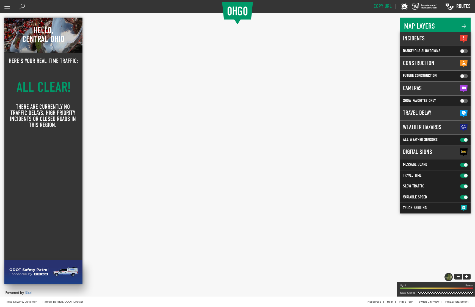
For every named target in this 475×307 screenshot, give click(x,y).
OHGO (237, 13)
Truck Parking (415, 208)
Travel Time (412, 175)
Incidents (414, 39)
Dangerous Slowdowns (421, 51)
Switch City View (429, 301)
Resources (374, 301)
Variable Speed (415, 197)
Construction (418, 63)
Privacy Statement (456, 301)
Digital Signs (417, 152)
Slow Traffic (413, 186)
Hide (16, 29)
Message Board (415, 164)
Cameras (412, 88)
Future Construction (420, 76)
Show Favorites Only (419, 101)
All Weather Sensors (420, 140)
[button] (7, 7)
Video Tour (406, 301)
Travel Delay (417, 113)
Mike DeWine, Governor (22, 301)
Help (390, 301)
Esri (28, 293)
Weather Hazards (422, 128)
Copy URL (383, 6)
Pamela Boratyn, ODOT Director (63, 301)
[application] (237, 155)
